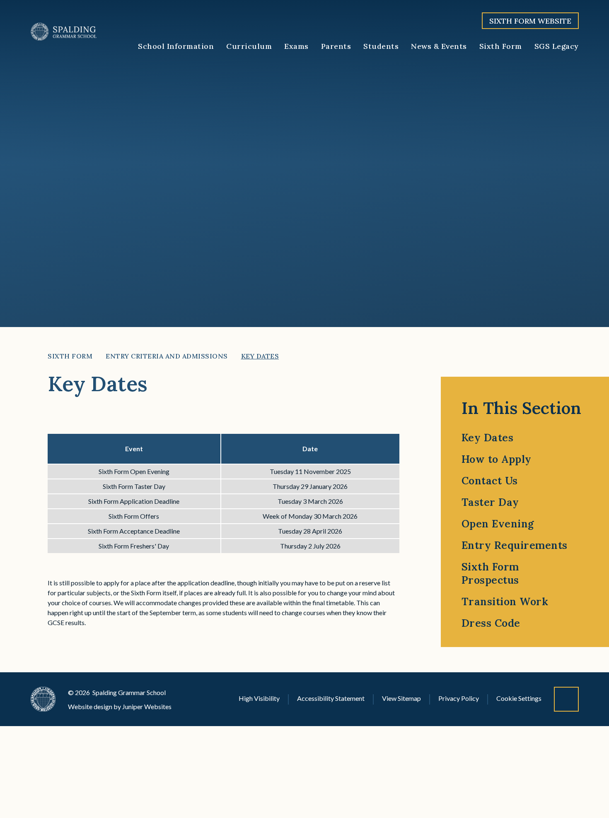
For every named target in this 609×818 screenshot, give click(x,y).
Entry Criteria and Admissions (167, 356)
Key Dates (260, 356)
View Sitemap (401, 698)
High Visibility (259, 698)
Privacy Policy (458, 698)
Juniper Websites (147, 706)
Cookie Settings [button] (518, 698)
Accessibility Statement (331, 698)
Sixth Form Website (530, 21)
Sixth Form (70, 356)
